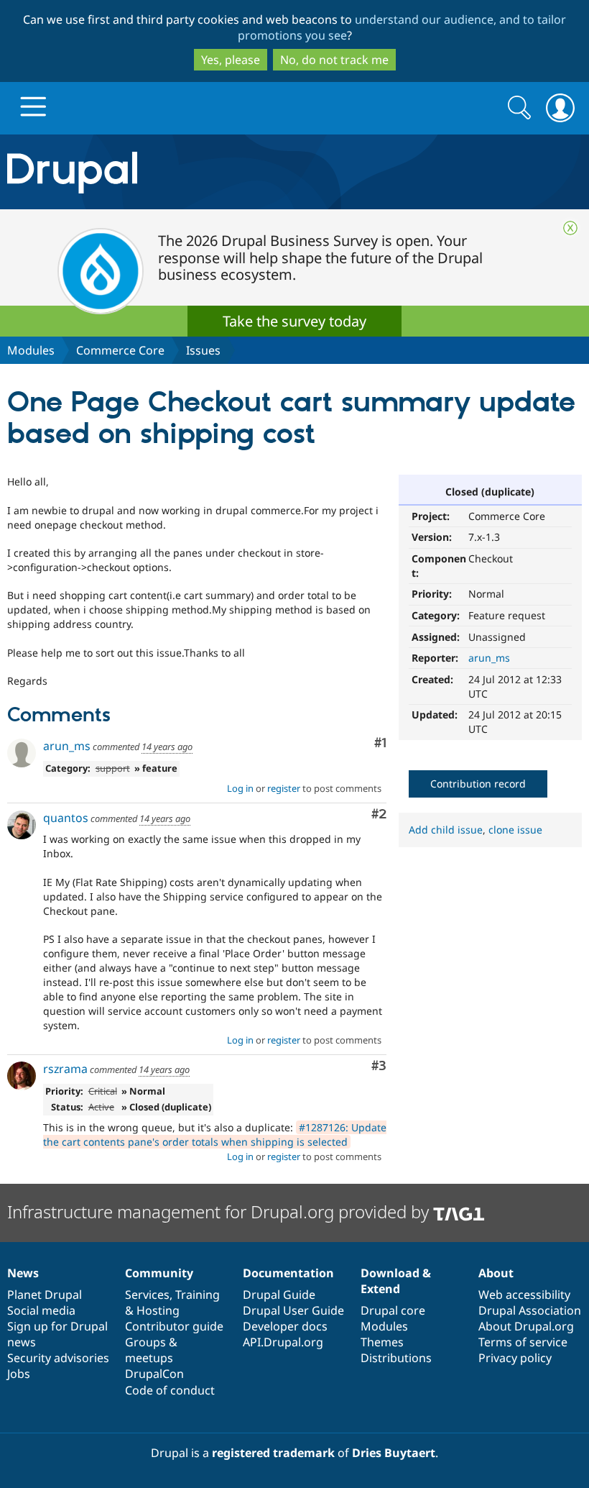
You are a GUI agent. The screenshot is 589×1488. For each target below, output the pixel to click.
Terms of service (522, 1342)
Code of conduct (170, 1390)
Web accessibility (524, 1294)
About (496, 1273)
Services (147, 1294)
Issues (203, 350)
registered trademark (273, 1453)
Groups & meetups (151, 1350)
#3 (378, 1066)
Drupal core (393, 1310)
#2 (378, 814)
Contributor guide (174, 1326)
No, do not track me (334, 60)
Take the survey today (294, 321)
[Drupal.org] (171, 172)
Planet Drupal (44, 1294)
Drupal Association (529, 1310)
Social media (41, 1310)
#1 (380, 743)
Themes (382, 1342)
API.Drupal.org (283, 1342)
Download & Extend (396, 1281)
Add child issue (446, 829)
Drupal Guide (279, 1294)
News (23, 1273)
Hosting (158, 1310)
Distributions (396, 1358)
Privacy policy (515, 1358)
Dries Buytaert (393, 1453)
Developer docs (285, 1326)
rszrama (65, 1069)
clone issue (515, 829)
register (283, 788)
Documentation (288, 1273)
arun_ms (489, 658)
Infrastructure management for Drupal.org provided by (220, 1211)
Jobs (18, 1374)
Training (197, 1294)
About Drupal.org (526, 1326)
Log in (240, 788)
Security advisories (58, 1358)
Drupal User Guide (293, 1310)
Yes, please (230, 60)
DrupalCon (154, 1374)
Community (159, 1273)
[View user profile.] (21, 753)
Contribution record (478, 783)
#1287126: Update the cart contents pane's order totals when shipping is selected (214, 1134)
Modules (31, 350)
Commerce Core (120, 350)
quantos (65, 818)
